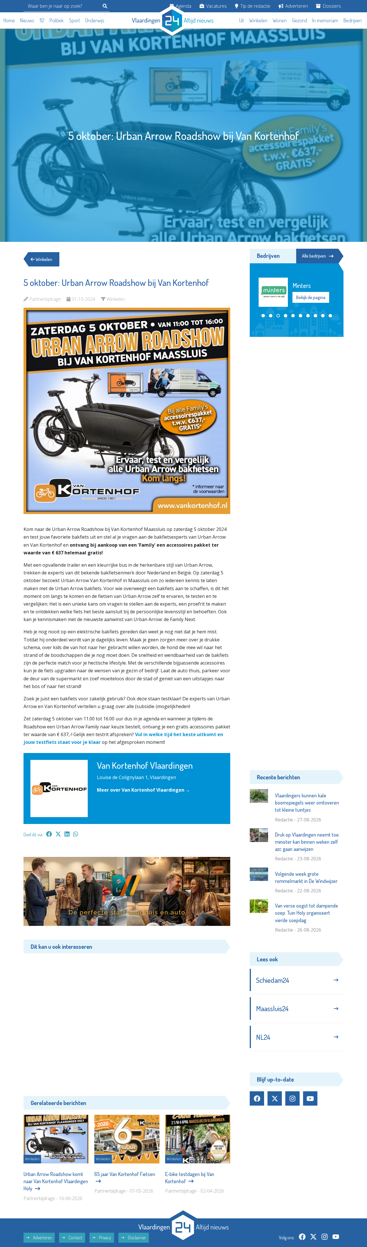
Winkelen (258, 20)
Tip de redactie (254, 6)
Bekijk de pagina (310, 297)
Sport (74, 20)
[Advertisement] (127, 1020)
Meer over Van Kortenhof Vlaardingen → (143, 790)
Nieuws (27, 20)
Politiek (57, 20)
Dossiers (331, 6)
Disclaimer (136, 1237)
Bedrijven (352, 20)
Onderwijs (94, 20)
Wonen (280, 20)
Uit (241, 20)
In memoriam (325, 20)
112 (42, 20)
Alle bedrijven (314, 256)
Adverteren (296, 6)
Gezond (299, 20)
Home (9, 20)
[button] (263, 316)
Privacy (104, 1237)
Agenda (183, 6)
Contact (75, 1237)
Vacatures (216, 6)
